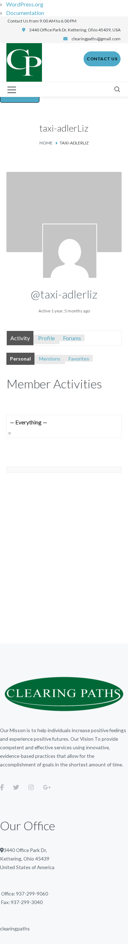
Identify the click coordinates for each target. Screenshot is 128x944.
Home (46, 143)
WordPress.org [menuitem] (24, 4)
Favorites (79, 359)
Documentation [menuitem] (25, 12)
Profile (46, 338)
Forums (72, 338)
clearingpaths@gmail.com (96, 38)
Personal (20, 359)
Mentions (49, 359)
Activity (20, 338)
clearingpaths (15, 928)
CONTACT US (102, 58)
